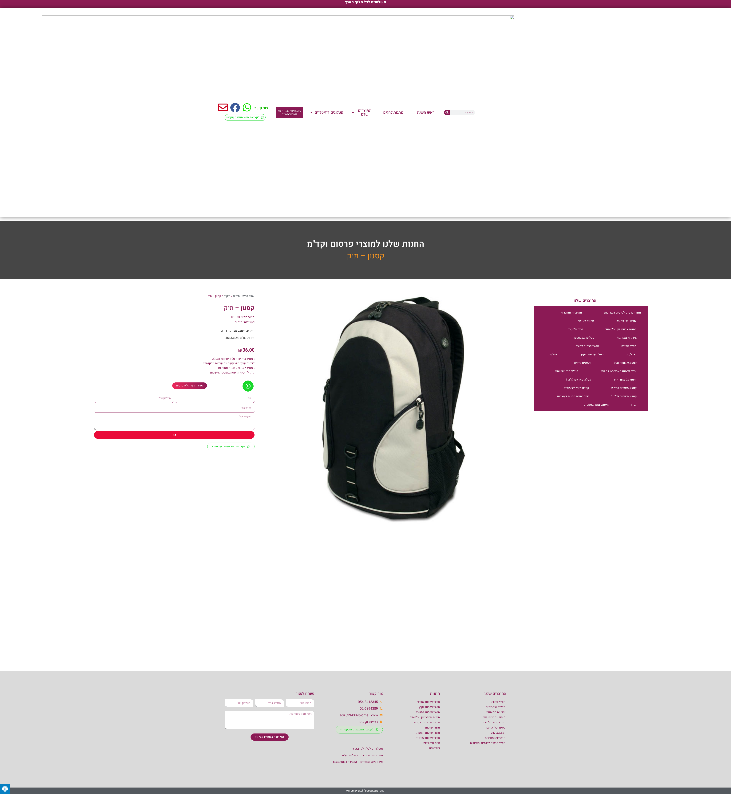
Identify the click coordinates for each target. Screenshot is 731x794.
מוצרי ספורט (629, 346)
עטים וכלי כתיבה (626, 321)
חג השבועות (498, 733)
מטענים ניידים (582, 363)
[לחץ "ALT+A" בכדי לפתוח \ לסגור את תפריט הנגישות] (5, 789)
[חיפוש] (447, 112)
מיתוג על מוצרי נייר (625, 379)
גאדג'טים (631, 354)
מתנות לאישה (586, 321)
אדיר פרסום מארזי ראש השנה (618, 371)
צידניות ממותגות (627, 338)
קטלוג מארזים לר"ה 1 (578, 379)
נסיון (634, 405)
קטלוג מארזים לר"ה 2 (624, 388)
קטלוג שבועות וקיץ (592, 354)
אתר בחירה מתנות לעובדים (573, 396)
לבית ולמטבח (575, 329)
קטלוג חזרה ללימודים (576, 388)
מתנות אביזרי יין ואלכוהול (621, 329)
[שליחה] (174, 435)
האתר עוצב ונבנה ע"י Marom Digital (365, 791)
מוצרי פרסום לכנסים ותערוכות (622, 312)
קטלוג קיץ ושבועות (566, 371)
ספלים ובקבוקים (584, 338)
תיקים (236, 296)
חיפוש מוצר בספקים (596, 405)
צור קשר (261, 108)
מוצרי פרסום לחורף (587, 346)
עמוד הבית (248, 296)
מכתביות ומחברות (571, 312)
